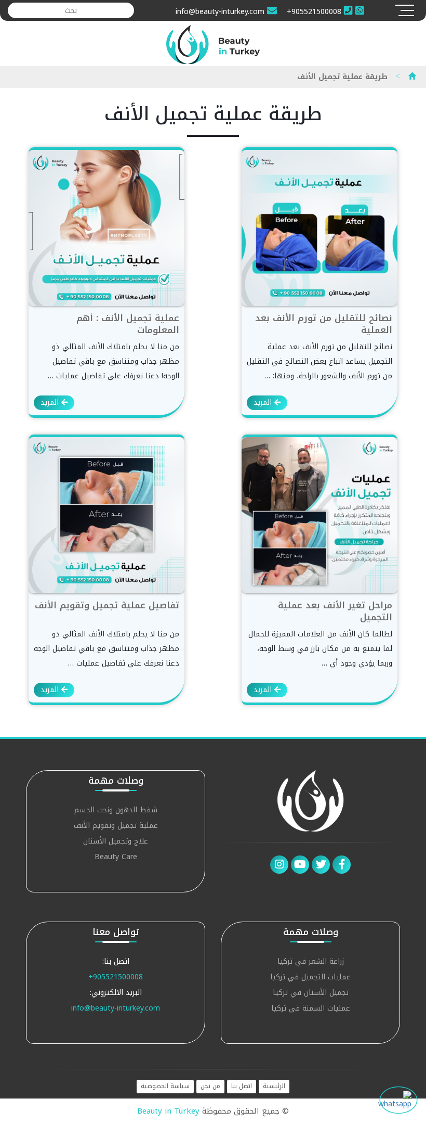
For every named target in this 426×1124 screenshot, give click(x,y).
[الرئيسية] (412, 77)
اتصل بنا (241, 1086)
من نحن (210, 1086)
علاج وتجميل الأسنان (115, 842)
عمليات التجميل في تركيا (310, 978)
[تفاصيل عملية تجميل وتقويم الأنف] (106, 515)
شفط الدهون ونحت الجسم (115, 811)
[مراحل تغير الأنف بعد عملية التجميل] (319, 515)
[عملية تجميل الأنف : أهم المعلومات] (106, 228)
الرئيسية (274, 1086)
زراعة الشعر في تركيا (310, 962)
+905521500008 (115, 977)
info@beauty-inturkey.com (115, 1008)
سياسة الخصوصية (165, 1086)
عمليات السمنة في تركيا (310, 1009)
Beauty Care (116, 858)
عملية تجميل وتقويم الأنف (116, 827)
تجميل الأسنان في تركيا (311, 994)
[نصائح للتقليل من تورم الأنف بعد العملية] (319, 228)
